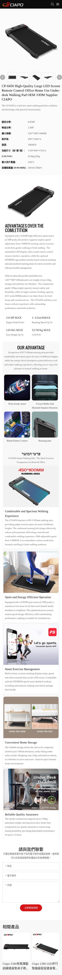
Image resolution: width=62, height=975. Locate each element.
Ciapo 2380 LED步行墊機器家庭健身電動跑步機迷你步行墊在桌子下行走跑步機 (45, 966)
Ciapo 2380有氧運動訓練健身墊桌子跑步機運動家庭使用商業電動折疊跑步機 (16, 966)
